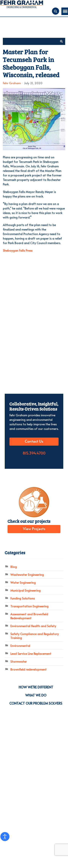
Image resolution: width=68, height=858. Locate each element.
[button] (61, 41)
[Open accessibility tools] (4, 836)
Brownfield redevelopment (28, 669)
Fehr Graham (12, 83)
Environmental (20, 645)
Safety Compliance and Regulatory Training (34, 636)
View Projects (34, 529)
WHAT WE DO (35, 695)
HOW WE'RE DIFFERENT (36, 687)
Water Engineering (23, 582)
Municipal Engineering (25, 590)
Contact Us (34, 441)
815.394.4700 (34, 453)
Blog (13, 566)
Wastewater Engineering (27, 574)
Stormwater (18, 661)
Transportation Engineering (29, 606)
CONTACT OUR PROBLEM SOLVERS (35, 703)
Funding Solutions (22, 598)
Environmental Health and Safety (33, 626)
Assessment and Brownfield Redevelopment (29, 616)
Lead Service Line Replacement (30, 653)
